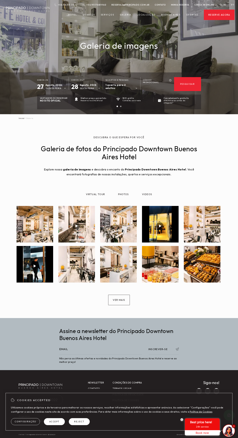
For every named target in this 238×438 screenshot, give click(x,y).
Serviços (107, 15)
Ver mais (119, 300)
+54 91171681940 (96, 4)
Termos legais (122, 388)
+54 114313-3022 (67, 4)
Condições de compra (127, 382)
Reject (79, 421)
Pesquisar (187, 84)
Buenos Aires (171, 15)
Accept (54, 421)
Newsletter (96, 382)
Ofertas (192, 15)
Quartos (89, 15)
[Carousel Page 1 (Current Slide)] (117, 106)
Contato (160, 4)
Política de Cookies (201, 411)
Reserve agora (219, 14)
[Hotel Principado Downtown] (27, 13)
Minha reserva (180, 4)
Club (223, 4)
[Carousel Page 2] (120, 106)
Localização (146, 14)
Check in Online (204, 4)
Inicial (22, 118)
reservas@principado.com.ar (130, 4)
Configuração (25, 421)
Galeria (125, 14)
